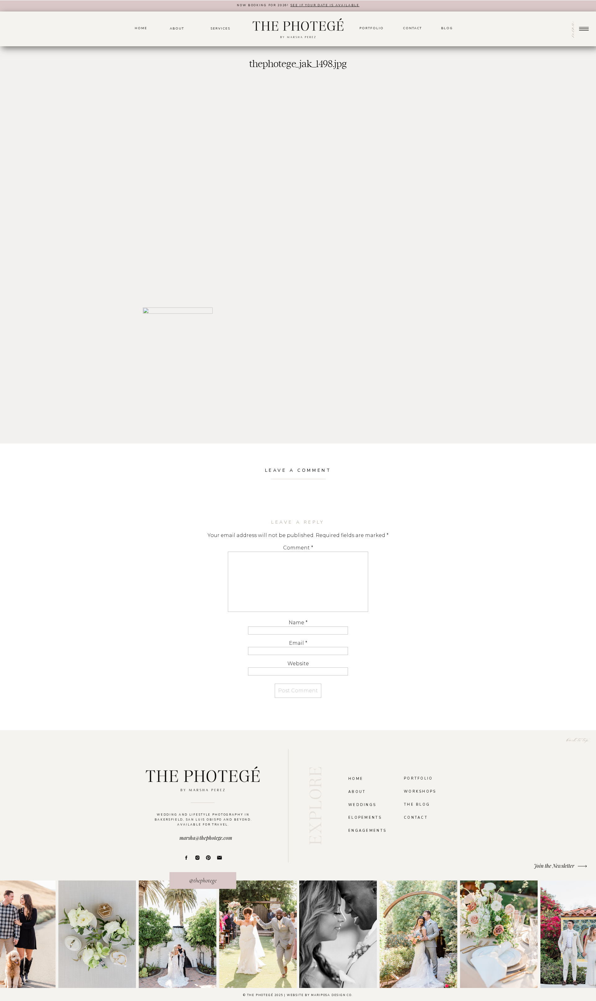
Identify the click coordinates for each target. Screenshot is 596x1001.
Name (298, 623)
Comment (298, 548)
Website (298, 664)
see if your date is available (325, 5)
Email (298, 643)
